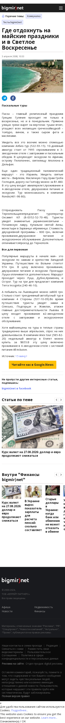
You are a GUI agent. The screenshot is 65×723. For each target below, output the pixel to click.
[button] (56, 400)
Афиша (6, 607)
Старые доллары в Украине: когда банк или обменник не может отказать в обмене (53, 515)
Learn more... (49, 717)
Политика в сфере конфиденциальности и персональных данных (30, 657)
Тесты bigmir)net (12, 22)
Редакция (52, 645)
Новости (7, 611)
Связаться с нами (12, 648)
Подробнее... (19, 710)
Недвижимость (43, 607)
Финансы (39, 611)
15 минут (21, 356)
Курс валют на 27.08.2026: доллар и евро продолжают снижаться (31, 454)
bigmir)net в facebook (16, 388)
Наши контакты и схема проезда (22, 645)
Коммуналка (33, 16)
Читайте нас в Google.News (32, 365)
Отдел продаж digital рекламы (44, 663)
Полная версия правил (16, 696)
